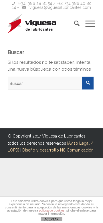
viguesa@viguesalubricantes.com (60, 7)
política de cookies (52, 210)
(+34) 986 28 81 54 (35, 3)
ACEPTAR (51, 219)
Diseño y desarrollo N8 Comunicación (58, 150)
